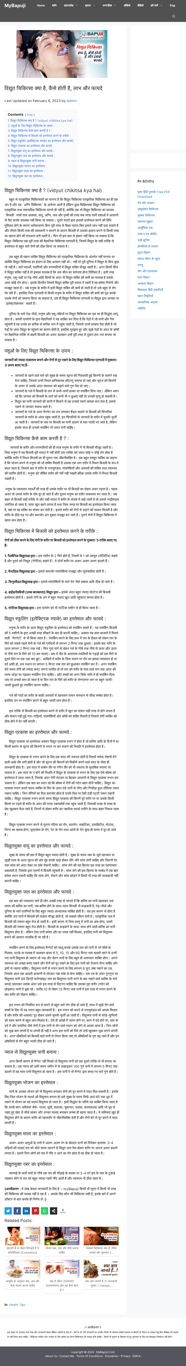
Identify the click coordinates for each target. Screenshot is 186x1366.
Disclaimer (112, 1356)
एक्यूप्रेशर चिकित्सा (148, 209)
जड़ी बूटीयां (143, 240)
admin (72, 101)
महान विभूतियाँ (145, 296)
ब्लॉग (54, 5)
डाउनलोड (68, 5)
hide (30, 114)
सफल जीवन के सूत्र (149, 259)
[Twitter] (8, 1211)
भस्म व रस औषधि (147, 234)
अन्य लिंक (107, 5)
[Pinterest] (35, 1211)
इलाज (88, 5)
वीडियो (140, 5)
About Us (51, 1356)
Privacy (125, 1356)
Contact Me (66, 1356)
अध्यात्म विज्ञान (145, 283)
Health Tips (17, 1305)
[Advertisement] (158, 87)
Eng (172, 5)
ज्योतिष (141, 308)
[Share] (53, 1211)
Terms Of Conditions (89, 1356)
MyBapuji (15, 5)
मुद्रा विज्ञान (144, 252)
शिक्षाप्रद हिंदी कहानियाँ (150, 290)
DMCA (136, 1356)
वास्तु (140, 265)
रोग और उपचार (146, 203)
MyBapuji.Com (105, 1352)
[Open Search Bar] (174, 16)
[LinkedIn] (26, 1211)
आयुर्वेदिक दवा (145, 228)
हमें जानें (154, 5)
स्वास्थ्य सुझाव (145, 221)
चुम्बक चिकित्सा (146, 215)
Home (41, 5)
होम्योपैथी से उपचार (148, 246)
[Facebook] (17, 1211)
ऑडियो (127, 5)
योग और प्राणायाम (147, 271)
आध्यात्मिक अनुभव (148, 302)
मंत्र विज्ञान (144, 277)
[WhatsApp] (44, 1211)
